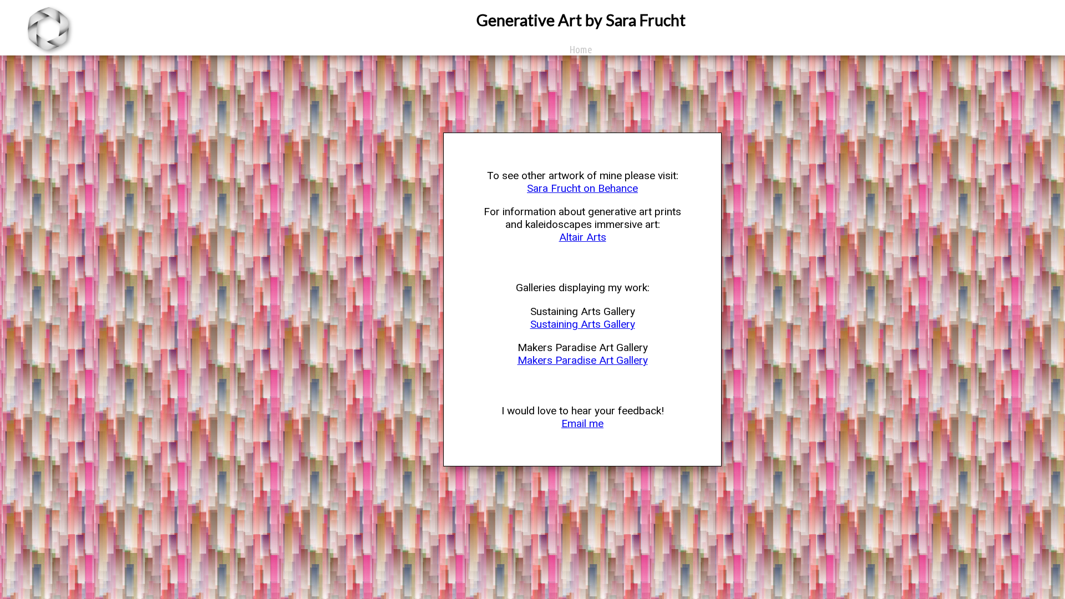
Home (580, 49)
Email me (582, 423)
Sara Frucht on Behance (582, 188)
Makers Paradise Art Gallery (583, 360)
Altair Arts (582, 237)
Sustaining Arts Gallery (582, 324)
